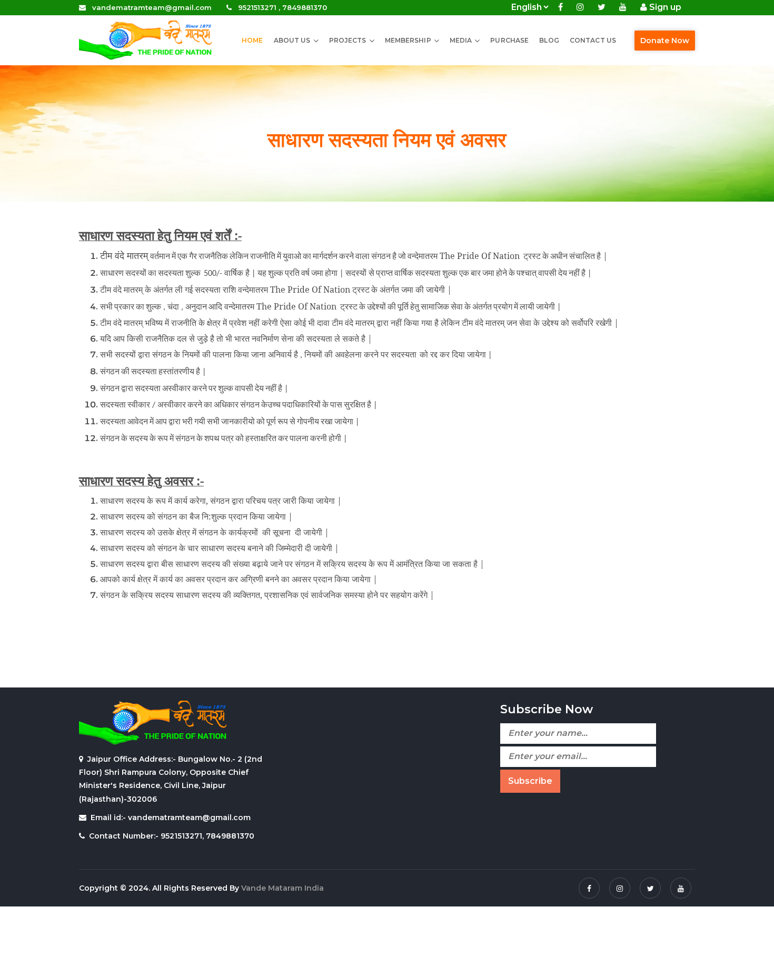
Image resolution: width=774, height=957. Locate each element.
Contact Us (593, 40)
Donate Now (664, 40)
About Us (292, 40)
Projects (347, 40)
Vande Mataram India (282, 888)
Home (252, 40)
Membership (408, 40)
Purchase (509, 40)
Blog (549, 40)
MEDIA (461, 40)
